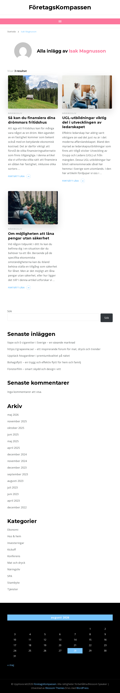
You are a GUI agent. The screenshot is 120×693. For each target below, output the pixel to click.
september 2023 (17, 474)
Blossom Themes (54, 688)
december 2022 (17, 507)
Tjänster (12, 589)
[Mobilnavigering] (60, 21)
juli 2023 (12, 487)
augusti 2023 (15, 481)
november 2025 (17, 421)
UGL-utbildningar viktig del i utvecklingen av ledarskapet (84, 122)
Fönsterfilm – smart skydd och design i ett (34, 369)
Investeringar (15, 543)
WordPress (82, 688)
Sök (9, 311)
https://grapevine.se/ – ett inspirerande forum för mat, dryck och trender (54, 349)
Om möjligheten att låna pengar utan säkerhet (31, 235)
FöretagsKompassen (60, 7)
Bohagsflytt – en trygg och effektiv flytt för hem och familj (44, 362)
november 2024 (17, 461)
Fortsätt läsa (16, 176)
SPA (9, 576)
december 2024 (17, 454)
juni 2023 (13, 494)
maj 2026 (13, 414)
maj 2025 (13, 441)
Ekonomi (12, 529)
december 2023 (17, 467)
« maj (10, 665)
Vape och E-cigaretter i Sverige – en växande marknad (41, 342)
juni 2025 (13, 434)
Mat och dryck (16, 562)
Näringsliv (15, 113)
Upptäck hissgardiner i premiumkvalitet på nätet (38, 355)
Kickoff (11, 549)
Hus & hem (14, 536)
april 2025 (13, 448)
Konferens (13, 556)
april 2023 (13, 500)
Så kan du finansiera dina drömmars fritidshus (31, 120)
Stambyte (13, 582)
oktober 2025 (15, 428)
